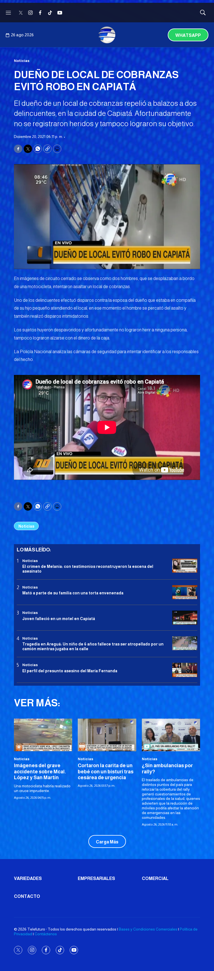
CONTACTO (27, 896)
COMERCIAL (155, 878)
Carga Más (107, 842)
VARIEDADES (28, 878)
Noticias (22, 61)
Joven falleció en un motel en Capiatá (58, 618)
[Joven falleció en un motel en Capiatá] (184, 618)
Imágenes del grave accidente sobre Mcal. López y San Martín (40, 771)
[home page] (107, 35)
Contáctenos (46, 934)
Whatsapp (188, 35)
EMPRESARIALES (96, 878)
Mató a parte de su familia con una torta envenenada (72, 593)
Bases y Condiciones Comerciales (148, 929)
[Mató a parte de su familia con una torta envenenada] (184, 592)
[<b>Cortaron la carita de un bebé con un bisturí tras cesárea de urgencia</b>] (107, 735)
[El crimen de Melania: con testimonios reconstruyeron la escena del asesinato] (184, 566)
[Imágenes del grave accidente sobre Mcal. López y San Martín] (43, 735)
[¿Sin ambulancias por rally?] (171, 735)
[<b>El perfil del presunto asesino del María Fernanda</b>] (184, 670)
